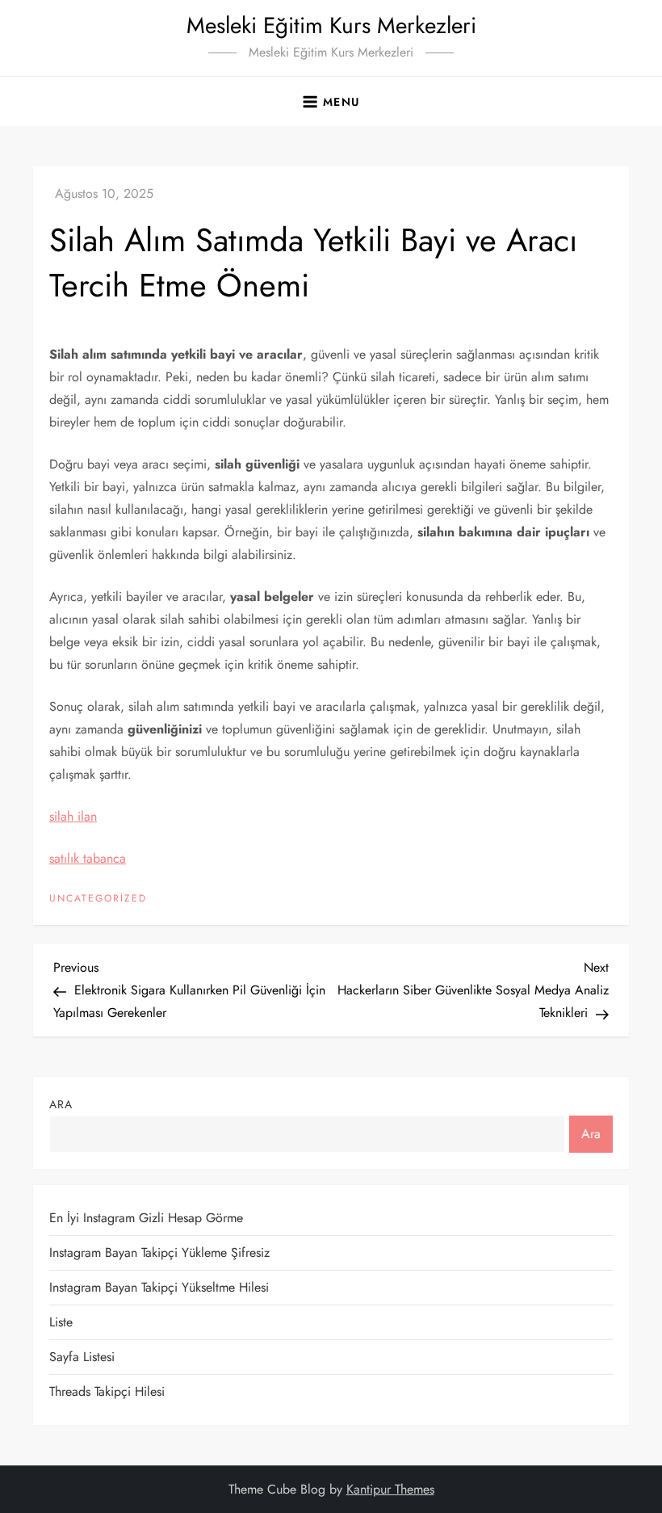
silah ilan (73, 816)
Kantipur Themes (390, 1489)
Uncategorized (98, 899)
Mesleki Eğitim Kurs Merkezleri (331, 25)
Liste (61, 1322)
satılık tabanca (87, 858)
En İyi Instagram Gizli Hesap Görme (146, 1217)
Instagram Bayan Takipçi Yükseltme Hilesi (159, 1287)
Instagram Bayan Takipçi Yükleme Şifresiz (159, 1252)
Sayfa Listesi (82, 1356)
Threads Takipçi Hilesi (107, 1391)
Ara (61, 1104)
